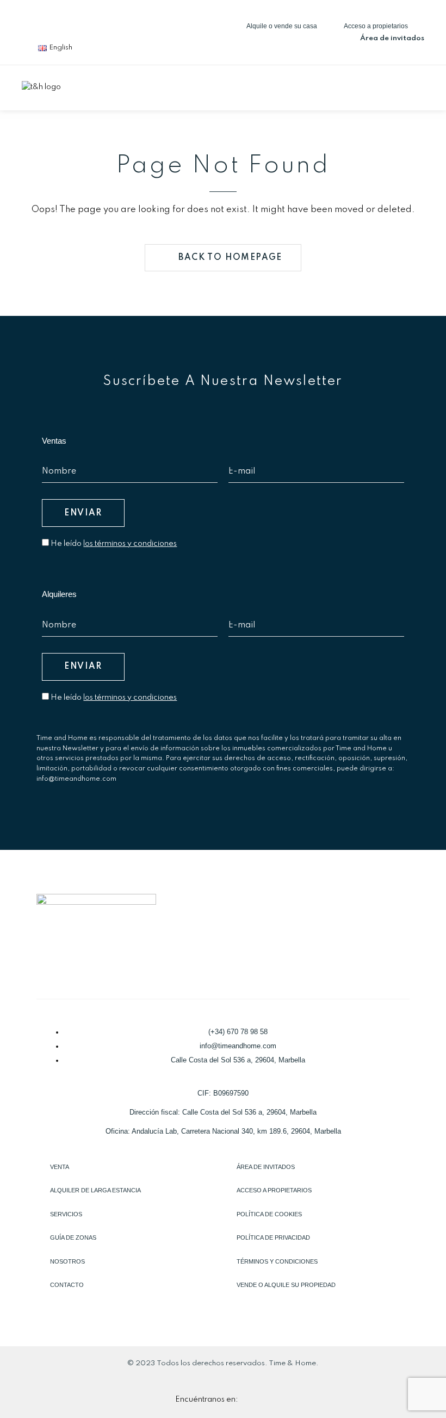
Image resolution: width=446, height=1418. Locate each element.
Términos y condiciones (277, 1261)
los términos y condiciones (130, 544)
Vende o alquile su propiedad (286, 1285)
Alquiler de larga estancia (95, 1190)
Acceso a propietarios (274, 1190)
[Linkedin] (71, 19)
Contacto (67, 1285)
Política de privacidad (273, 1237)
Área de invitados (266, 1167)
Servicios (66, 1214)
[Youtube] (143, 19)
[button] (415, 86)
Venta (59, 1167)
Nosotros (67, 1261)
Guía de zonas (73, 1237)
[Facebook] (35, 19)
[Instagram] (107, 19)
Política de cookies (269, 1214)
